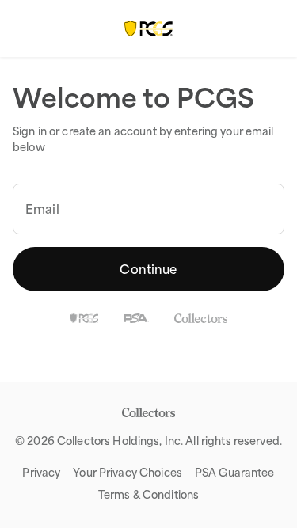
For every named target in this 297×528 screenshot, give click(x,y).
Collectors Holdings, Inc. (120, 441)
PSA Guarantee (235, 472)
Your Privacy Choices (127, 472)
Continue (148, 269)
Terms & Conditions (148, 494)
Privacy (41, 472)
